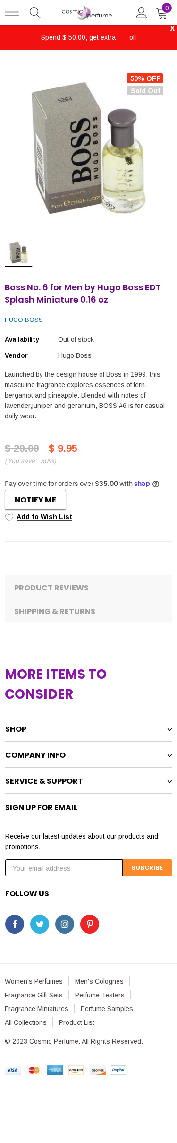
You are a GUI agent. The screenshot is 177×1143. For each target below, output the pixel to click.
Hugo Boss (24, 319)
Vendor (16, 355)
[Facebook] (14, 924)
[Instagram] (64, 924)
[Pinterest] (89, 924)
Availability (22, 339)
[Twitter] (39, 924)
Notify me (35, 499)
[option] (88, 148)
